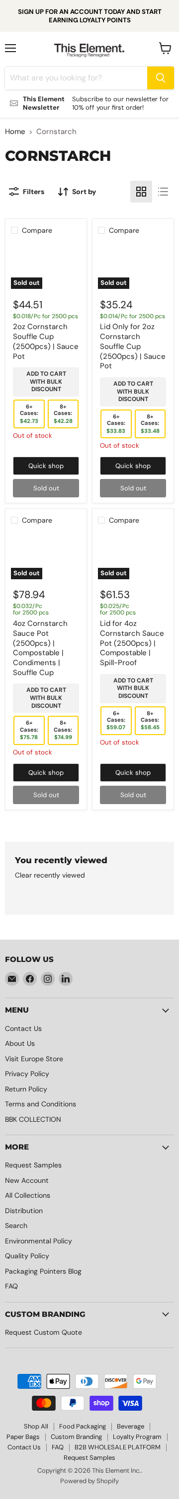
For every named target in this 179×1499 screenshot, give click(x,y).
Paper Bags (23, 1436)
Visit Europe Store (34, 1058)
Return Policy (26, 1089)
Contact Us (23, 1028)
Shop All (36, 1426)
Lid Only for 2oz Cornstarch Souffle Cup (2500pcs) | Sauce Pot (133, 346)
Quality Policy (27, 1255)
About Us (20, 1043)
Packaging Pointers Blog (43, 1271)
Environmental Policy (38, 1240)
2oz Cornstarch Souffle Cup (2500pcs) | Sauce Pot (46, 341)
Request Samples (33, 1164)
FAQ (11, 1286)
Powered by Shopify (89, 1481)
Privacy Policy (27, 1073)
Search (16, 1225)
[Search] (160, 78)
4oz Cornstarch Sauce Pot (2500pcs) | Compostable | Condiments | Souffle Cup (40, 647)
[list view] (163, 192)
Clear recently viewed (50, 875)
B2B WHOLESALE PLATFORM (118, 1447)
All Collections (27, 1195)
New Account (27, 1180)
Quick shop (46, 466)
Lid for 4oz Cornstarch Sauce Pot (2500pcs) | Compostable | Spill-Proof (132, 643)
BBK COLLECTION (33, 1119)
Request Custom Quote (43, 1332)
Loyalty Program (137, 1436)
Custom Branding (76, 1436)
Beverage (130, 1426)
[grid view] (141, 192)
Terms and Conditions (40, 1103)
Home (15, 132)
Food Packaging (82, 1426)
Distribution (24, 1210)
